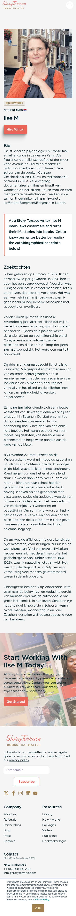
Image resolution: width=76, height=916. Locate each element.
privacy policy (19, 760)
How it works (51, 819)
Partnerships (12, 825)
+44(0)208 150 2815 (17, 869)
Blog (7, 830)
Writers (47, 830)
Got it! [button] (38, 908)
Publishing (49, 836)
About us (10, 814)
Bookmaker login (54, 841)
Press (7, 836)
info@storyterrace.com (20, 873)
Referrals (10, 819)
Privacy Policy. (42, 899)
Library (47, 814)
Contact (9, 841)
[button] (69, 5)
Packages (49, 825)
